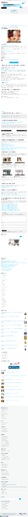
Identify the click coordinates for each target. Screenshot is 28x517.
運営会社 (3, 411)
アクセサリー (3, 285)
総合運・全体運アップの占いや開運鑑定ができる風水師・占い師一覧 (11, 210)
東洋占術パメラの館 (9, 133)
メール (3, 225)
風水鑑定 (3, 45)
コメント (3, 215)
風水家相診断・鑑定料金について (6, 80)
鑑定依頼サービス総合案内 (5, 69)
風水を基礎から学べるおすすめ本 (5, 474)
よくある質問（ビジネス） (5, 422)
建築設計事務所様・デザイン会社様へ (6, 458)
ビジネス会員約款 (4, 418)
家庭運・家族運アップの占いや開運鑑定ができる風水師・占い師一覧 (11, 209)
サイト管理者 (6, 43)
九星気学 (12, 45)
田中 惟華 (3, 130)
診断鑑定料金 (3, 72)
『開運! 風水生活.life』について (5, 409)
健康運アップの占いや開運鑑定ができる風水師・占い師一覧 (10, 208)
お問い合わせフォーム (5, 126)
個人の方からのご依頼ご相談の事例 (6, 270)
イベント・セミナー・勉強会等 (5, 442)
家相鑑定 (6, 45)
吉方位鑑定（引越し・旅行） (12, 70)
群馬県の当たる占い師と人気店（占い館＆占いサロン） (9, 148)
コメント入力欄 (13, 126)
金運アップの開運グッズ (4, 467)
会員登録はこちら (3, 111)
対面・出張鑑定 (4, 302)
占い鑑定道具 (3, 294)
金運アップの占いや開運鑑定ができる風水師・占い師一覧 (9, 206)
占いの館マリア (3, 176)
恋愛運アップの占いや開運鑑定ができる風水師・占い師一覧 (10, 204)
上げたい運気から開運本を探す (5, 473)
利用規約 (3, 415)
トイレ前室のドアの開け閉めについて (6, 267)
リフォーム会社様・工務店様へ (5, 456)
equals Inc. (7, 514)
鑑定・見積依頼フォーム (14, 62)
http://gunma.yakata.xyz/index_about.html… (11, 59)
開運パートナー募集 (4, 355)
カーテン (4, 277)
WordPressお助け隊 (12, 514)
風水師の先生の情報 (4, 439)
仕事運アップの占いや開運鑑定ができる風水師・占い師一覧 (10, 207)
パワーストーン (3, 288)
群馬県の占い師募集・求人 (5, 187)
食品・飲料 (3, 298)
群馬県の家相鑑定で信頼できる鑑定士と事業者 (20, 147)
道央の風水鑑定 (7, 484)
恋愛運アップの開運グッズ (5, 464)
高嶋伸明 (25, 130)
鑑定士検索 (20, 7)
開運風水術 (10, 0)
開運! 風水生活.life (9, 513)
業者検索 (16, 25)
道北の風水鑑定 (3, 484)
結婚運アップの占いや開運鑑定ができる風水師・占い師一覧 (10, 205)
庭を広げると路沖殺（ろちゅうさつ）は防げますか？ (8, 266)
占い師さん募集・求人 (4, 358)
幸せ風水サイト (19, 0)
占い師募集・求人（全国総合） (6, 186)
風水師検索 (12, 25)
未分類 (2, 307)
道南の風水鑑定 (14, 484)
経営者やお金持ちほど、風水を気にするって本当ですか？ (9, 261)
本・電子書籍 (3, 284)
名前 (3, 222)
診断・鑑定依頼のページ (5, 116)
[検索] (21, 236)
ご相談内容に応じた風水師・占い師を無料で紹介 (8, 123)
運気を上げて (12, 0)
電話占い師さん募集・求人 (14, 186)
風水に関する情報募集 (4, 436)
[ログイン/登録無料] (26, 8)
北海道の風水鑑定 (4, 483)
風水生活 (5, 2)
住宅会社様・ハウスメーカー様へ (5, 459)
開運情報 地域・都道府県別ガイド (5, 479)
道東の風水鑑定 (11, 484)
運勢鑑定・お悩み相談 (20, 70)
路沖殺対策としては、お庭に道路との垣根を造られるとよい (9, 265)
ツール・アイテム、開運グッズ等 (5, 443)
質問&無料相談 (3, 258)
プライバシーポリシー (4, 412)
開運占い (25, 70)
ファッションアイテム (4, 287)
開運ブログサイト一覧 (4, 492)
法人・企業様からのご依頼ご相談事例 (6, 269)
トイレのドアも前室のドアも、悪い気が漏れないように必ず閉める (10, 264)
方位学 (9, 45)
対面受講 (4, 306)
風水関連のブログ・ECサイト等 (5, 446)
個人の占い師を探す (4, 507)
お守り (2, 291)
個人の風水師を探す (4, 504)
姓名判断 (15, 45)
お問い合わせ (3, 424)
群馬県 (9, 43)
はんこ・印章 (3, 295)
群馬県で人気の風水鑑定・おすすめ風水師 (7, 147)
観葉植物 (4, 280)
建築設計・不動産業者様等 (5, 440)
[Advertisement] (14, 20)
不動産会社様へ (3, 455)
